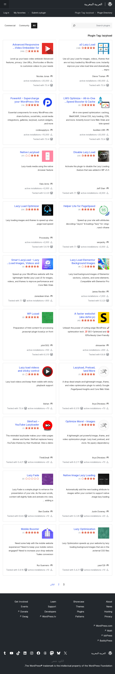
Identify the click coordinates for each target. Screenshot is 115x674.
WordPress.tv (47, 616)
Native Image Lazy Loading (79, 475)
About (109, 601)
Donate (23, 611)
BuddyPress (104, 640)
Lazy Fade (33, 475)
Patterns (79, 616)
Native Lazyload (29, 152)
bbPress (106, 635)
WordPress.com (102, 625)
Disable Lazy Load (84, 152)
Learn (53, 601)
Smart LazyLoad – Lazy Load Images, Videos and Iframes (24, 261)
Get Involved (21, 601)
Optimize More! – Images (80, 421)
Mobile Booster (30, 529)
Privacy (108, 616)
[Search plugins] (74, 25)
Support (52, 606)
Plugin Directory (104, 13)
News (109, 606)
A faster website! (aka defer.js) (84, 315)
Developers (50, 611)
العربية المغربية (98, 653)
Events (24, 606)
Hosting (108, 611)
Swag (23, 616)
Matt (108, 630)
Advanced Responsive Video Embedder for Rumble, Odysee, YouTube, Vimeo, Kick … (23, 46)
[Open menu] (4, 4)
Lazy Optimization (84, 529)
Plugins (80, 611)
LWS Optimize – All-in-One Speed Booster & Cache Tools (79, 100)
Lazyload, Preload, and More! (84, 369)
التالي (52, 584)
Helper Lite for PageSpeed (79, 206)
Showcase (78, 601)
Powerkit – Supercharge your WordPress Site (25, 100)
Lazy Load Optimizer (26, 206)
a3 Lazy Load (87, 44)
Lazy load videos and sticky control (28, 369)
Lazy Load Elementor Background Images (82, 261)
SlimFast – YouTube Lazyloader (27, 423)
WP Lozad (33, 313)
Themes (80, 606)
